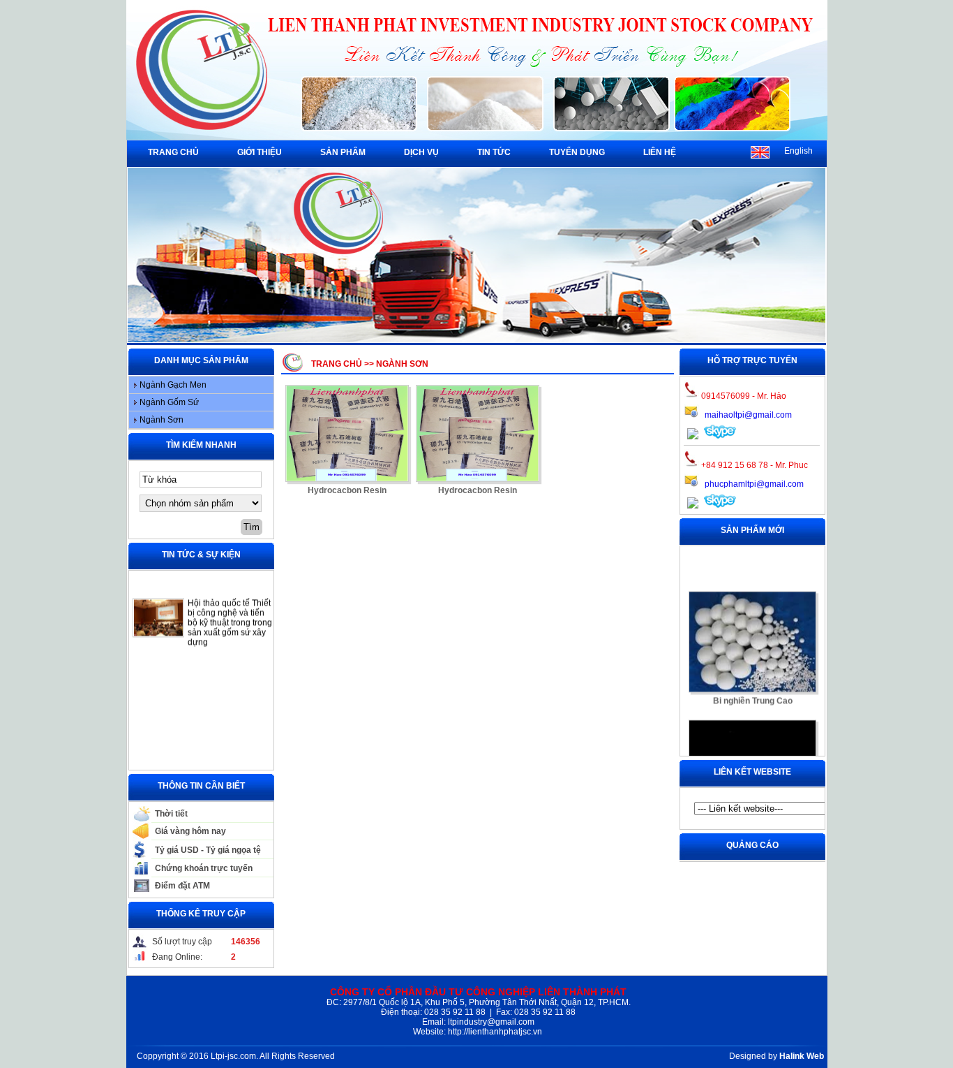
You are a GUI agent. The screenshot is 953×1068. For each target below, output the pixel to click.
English (798, 151)
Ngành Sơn (161, 420)
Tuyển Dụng (577, 152)
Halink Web (801, 1056)
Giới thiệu (259, 152)
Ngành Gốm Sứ (169, 402)
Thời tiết (171, 814)
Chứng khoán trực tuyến (204, 868)
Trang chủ (173, 152)
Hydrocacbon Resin (347, 490)
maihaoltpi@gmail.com (748, 415)
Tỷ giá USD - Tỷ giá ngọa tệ (208, 850)
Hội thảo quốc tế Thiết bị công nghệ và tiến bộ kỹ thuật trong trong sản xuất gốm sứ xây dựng (230, 608)
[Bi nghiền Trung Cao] (752, 627)
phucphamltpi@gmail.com (754, 484)
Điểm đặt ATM (182, 886)
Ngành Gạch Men (173, 385)
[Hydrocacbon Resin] (347, 433)
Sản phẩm (343, 152)
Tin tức (494, 152)
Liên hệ (659, 152)
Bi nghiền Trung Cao (752, 687)
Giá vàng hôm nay (190, 831)
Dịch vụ (421, 152)
